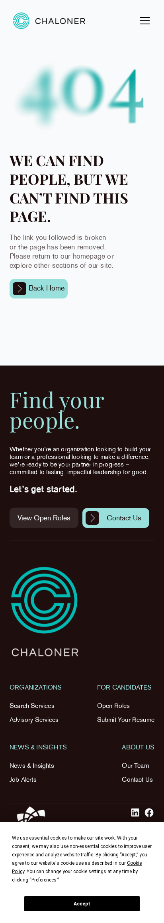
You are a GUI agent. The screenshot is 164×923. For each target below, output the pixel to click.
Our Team (135, 766)
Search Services (32, 707)
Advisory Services (34, 720)
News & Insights (32, 766)
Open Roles (113, 707)
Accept (82, 904)
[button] (143, 20)
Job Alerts (23, 780)
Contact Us (137, 780)
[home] (49, 20)
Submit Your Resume (125, 720)
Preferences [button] (44, 880)
